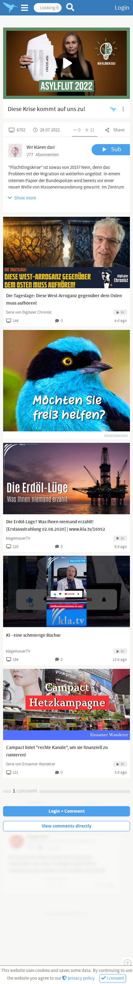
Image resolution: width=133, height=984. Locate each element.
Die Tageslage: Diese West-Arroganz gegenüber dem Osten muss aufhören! (64, 299)
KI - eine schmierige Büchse (33, 635)
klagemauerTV (18, 538)
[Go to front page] (10, 7)
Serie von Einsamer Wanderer (30, 764)
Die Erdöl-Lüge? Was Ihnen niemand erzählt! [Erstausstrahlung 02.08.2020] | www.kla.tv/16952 (55, 526)
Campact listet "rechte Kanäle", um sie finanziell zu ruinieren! (57, 751)
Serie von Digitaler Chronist (28, 312)
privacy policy (81, 978)
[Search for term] (70, 7)
